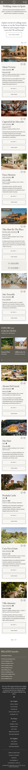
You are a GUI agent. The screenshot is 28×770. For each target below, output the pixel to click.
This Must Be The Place (13, 229)
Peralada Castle (9, 495)
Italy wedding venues (6, 670)
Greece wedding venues (7, 665)
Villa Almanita (8, 603)
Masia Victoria (8, 67)
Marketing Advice (14, 731)
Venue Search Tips (14, 711)
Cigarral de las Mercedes (13, 121)
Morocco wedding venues (7, 672)
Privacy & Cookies (14, 755)
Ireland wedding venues (6, 667)
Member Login (14, 724)
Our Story (14, 729)
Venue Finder (14, 34)
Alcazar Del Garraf (10, 386)
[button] (2, 2)
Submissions (14, 726)
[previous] (11, 60)
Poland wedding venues (6, 676)
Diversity (14, 757)
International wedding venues (8, 659)
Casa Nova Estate (10, 548)
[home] (14, 2)
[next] (17, 60)
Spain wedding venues (6, 678)
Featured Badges (14, 734)
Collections (14, 706)
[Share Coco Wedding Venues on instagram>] (14, 697)
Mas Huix (6, 440)
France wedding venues (6, 661)
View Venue (14, 94)
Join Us (14, 721)
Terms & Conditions (14, 752)
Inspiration (14, 709)
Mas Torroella (8, 294)
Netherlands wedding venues (8, 674)
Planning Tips (14, 714)
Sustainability (14, 760)
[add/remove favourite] (22, 64)
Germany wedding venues (7, 663)
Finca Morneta (8, 174)
